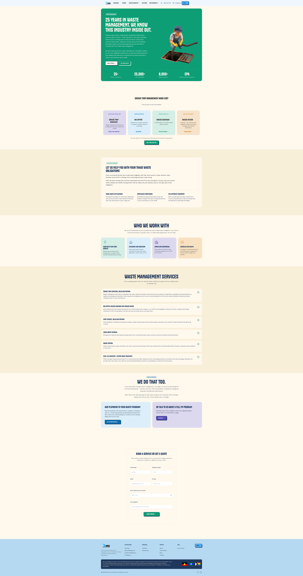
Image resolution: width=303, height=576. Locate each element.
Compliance (128, 555)
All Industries (145, 550)
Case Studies (163, 550)
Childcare (144, 548)
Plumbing (127, 548)
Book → (185, 3)
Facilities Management (130, 553)
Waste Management (130, 550)
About (161, 548)
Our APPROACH (116, 3)
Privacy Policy (180, 548)
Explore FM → (161, 418)
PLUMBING (124, 3)
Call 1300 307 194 (125, 63)
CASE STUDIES (144, 3)
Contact (162, 555)
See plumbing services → (113, 422)
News (161, 553)
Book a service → (111, 63)
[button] (134, 3)
